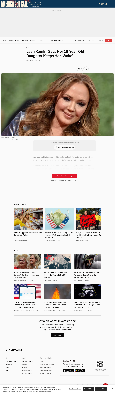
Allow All (101, 389)
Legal (41, 361)
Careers (24, 367)
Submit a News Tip (45, 373)
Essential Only (88, 389)
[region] (57, 389)
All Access (24, 40)
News (4, 40)
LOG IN (101, 40)
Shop (7, 367)
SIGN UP (108, 40)
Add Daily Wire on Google (66, 147)
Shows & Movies (14, 40)
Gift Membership (27, 373)
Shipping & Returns (45, 367)
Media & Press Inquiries (47, 364)
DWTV (42, 40)
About (24, 358)
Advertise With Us (27, 361)
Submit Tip (57, 335)
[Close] (112, 389)
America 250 (34, 40)
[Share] (86, 69)
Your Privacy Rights (46, 358)
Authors (24, 364)
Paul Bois (29, 60)
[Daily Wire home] (57, 40)
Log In (75, 180)
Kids (7, 370)
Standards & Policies (46, 370)
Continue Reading (64, 176)
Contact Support (27, 370)
